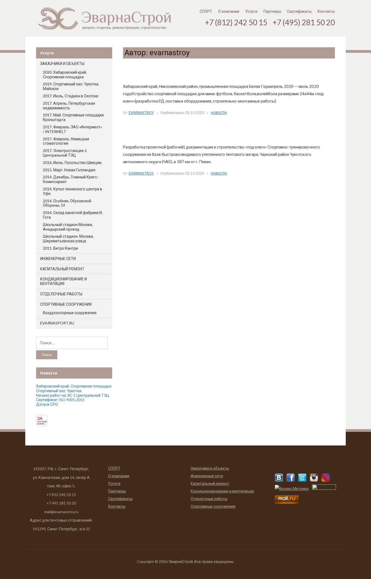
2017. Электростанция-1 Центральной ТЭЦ (65, 152)
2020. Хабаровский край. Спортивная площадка (65, 74)
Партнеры (272, 11)
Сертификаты (299, 11)
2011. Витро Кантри (60, 248)
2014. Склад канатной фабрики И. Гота (73, 214)
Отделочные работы (61, 294)
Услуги (251, 11)
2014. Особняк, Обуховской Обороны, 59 (67, 203)
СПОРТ (206, 11)
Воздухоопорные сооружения (69, 312)
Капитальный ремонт (62, 269)
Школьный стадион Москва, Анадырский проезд (68, 226)
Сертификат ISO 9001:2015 (60, 399)
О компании (228, 11)
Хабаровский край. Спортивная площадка (173, 72)
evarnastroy (141, 112)
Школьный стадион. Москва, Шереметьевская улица (68, 238)
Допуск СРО (47, 404)
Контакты (326, 11)
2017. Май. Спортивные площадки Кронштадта (73, 117)
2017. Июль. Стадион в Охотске (70, 96)
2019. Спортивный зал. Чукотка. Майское (71, 86)
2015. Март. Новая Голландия (69, 170)
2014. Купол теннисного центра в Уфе (72, 191)
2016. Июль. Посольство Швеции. (72, 162)
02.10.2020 (194, 112)
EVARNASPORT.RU (57, 323)
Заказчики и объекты (62, 63)
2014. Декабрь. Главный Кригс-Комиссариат (70, 179)
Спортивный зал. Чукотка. (154, 133)
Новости (219, 112)
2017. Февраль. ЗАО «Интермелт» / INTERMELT (72, 129)
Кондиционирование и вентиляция (63, 281)
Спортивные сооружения (66, 304)
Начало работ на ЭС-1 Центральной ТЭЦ (72, 395)
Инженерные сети (58, 258)
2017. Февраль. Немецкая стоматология (66, 141)
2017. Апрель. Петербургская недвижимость (69, 105)
